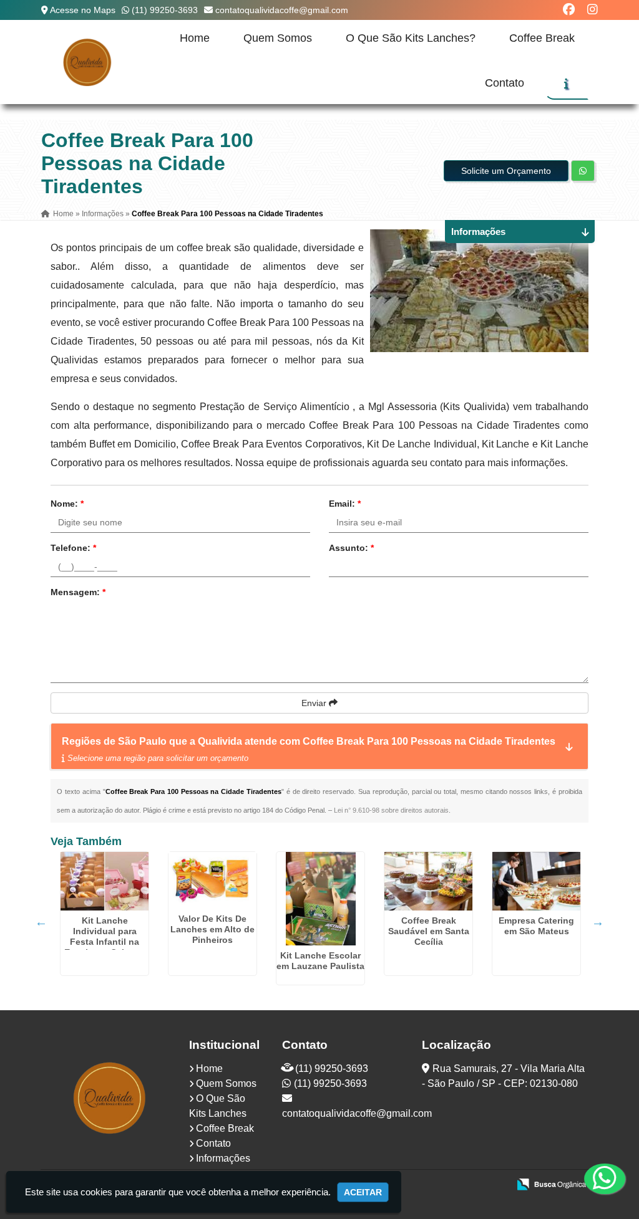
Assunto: (351, 548)
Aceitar (363, 1192)
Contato (504, 83)
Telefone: (73, 548)
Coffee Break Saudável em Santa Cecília (428, 931)
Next (598, 921)
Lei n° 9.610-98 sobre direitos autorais (391, 810)
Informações (223, 1158)
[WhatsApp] (596, 1178)
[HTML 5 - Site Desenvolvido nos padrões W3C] (408, 1185)
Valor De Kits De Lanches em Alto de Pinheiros (212, 929)
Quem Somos (277, 38)
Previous (41, 921)
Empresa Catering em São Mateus (536, 925)
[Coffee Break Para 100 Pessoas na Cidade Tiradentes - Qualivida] (88, 62)
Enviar (315, 703)
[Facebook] (569, 9)
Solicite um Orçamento (506, 171)
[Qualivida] (110, 1097)
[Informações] (566, 83)
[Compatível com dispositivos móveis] (494, 1185)
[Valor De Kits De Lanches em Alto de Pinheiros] (212, 880)
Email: (345, 504)
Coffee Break (542, 38)
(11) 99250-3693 (165, 10)
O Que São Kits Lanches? (411, 38)
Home (195, 38)
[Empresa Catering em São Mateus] (536, 881)
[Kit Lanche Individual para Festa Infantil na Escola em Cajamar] (105, 881)
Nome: (67, 504)
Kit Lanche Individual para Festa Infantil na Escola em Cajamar (104, 936)
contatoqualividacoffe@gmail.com (281, 10)
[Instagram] (592, 9)
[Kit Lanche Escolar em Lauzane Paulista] (320, 898)
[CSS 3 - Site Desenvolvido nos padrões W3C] (451, 1185)
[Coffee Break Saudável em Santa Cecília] (428, 881)
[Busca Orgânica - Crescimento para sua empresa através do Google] (551, 1183)
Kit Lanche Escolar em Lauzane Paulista (320, 960)
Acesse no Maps (82, 10)
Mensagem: (78, 592)
